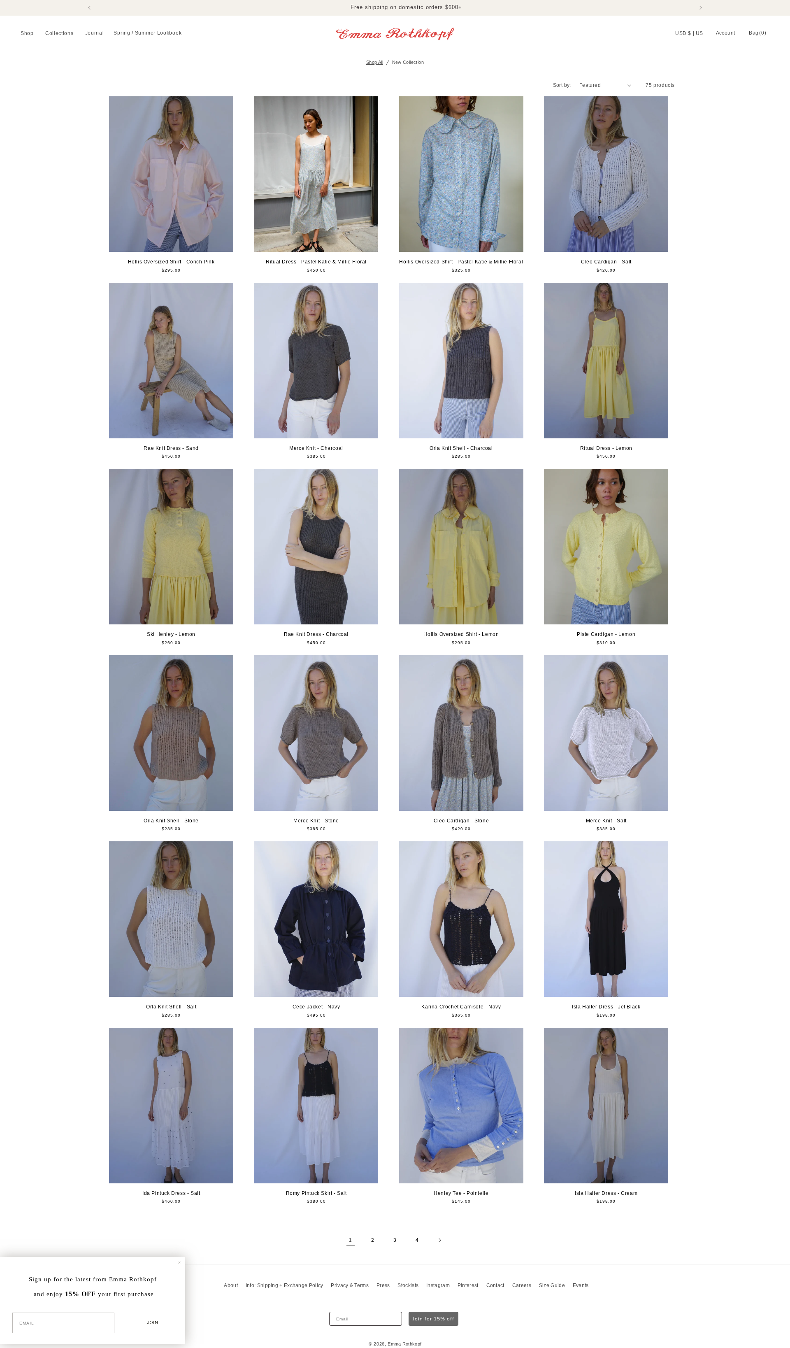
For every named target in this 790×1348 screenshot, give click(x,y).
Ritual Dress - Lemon (606, 448)
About (231, 1285)
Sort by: (562, 85)
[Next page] (439, 1240)
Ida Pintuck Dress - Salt (171, 1193)
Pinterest (468, 1285)
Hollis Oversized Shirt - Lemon (461, 634)
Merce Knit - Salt (606, 821)
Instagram (438, 1285)
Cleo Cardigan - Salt (606, 262)
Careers (521, 1285)
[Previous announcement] (89, 8)
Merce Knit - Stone (316, 821)
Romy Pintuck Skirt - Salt (316, 1193)
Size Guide (552, 1285)
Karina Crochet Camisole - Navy (461, 1007)
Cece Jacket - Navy (316, 1007)
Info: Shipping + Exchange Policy (284, 1285)
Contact (495, 1285)
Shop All (374, 62)
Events (581, 1285)
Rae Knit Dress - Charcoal (316, 634)
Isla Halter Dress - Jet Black (606, 1007)
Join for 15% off (433, 1318)
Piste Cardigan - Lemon (606, 634)
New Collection (408, 62)
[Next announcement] (701, 8)
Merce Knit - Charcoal (316, 448)
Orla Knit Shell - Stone (171, 821)
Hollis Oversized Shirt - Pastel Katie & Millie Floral (461, 262)
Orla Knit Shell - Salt (171, 1007)
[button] (28, 33)
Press (383, 1285)
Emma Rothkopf (404, 1343)
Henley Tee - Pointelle (461, 1193)
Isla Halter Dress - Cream (606, 1193)
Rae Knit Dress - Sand (171, 448)
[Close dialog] (179, 1262)
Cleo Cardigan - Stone (461, 821)
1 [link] (350, 1240)
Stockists (407, 1285)
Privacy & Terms (350, 1285)
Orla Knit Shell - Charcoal (461, 448)
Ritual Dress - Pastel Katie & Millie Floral (316, 262)
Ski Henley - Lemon (171, 634)
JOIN (152, 1323)
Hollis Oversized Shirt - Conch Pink (171, 262)
